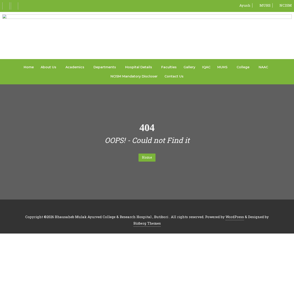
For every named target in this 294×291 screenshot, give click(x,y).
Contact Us (174, 76)
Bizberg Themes (147, 223)
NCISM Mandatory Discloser (134, 76)
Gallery (189, 67)
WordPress (235, 216)
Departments (104, 67)
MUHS (222, 67)
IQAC (206, 67)
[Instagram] (14, 6)
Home (29, 67)
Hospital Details (138, 67)
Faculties (169, 67)
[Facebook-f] (6, 6)
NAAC (263, 67)
